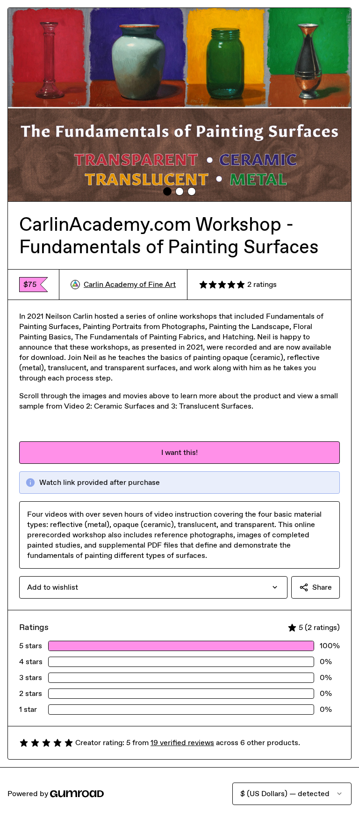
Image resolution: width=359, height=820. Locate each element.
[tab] (167, 191)
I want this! (179, 452)
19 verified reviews (182, 742)
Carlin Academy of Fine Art (130, 284)
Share (322, 587)
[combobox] (153, 587)
